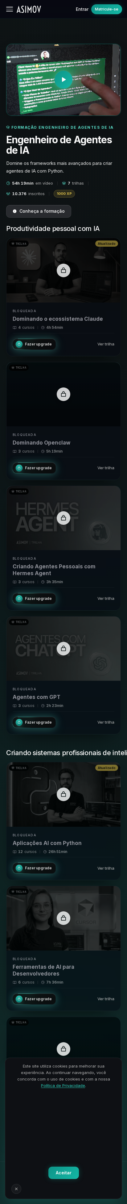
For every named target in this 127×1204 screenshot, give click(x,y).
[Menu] (9, 9)
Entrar (82, 9)
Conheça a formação (42, 211)
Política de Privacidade (63, 1085)
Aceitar (64, 1172)
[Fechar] (16, 1189)
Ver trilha (105, 343)
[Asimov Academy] (29, 9)
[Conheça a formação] (63, 79)
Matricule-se (106, 9)
